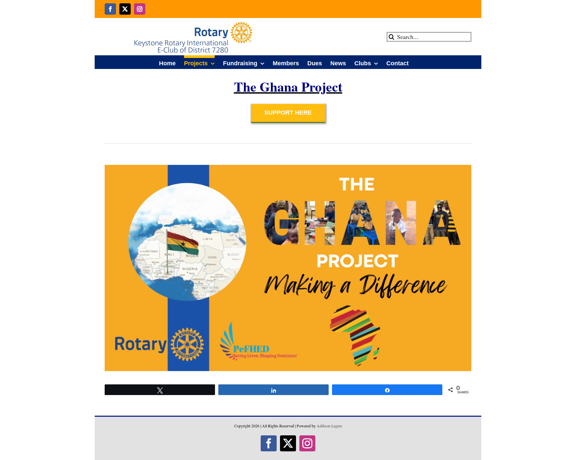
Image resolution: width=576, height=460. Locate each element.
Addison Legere (329, 425)
